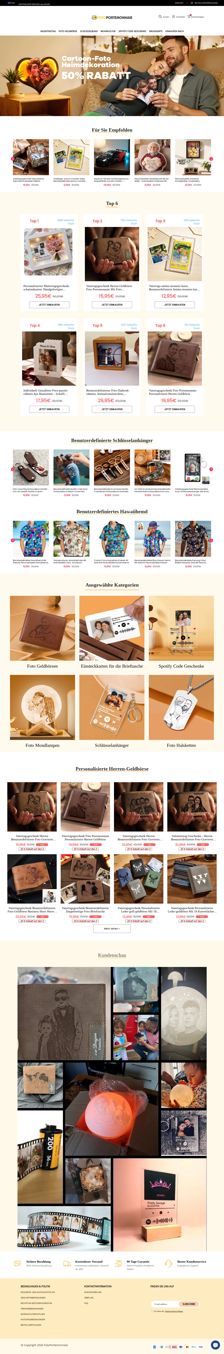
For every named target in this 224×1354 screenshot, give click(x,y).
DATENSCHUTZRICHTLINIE (33, 1314)
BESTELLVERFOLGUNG (31, 1325)
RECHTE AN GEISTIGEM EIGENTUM (36, 1303)
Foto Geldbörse (68, 31)
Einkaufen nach (174, 31)
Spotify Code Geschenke (132, 31)
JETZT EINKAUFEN (49, 304)
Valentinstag (48, 31)
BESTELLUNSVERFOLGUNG (203, 3)
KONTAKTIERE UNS (92, 1292)
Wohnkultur (108, 31)
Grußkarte (155, 31)
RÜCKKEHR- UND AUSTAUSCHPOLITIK (38, 1292)
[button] (110, 116)
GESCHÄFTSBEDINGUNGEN (33, 1297)
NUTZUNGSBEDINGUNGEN (33, 1319)
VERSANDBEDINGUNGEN (32, 1308)
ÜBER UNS (89, 1297)
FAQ (86, 1303)
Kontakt (179, 3)
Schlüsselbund (89, 31)
